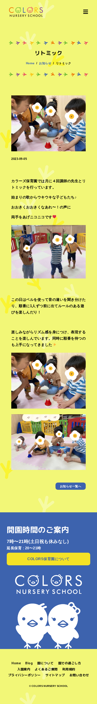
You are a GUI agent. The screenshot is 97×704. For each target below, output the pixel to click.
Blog (29, 663)
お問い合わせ (79, 675)
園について (45, 663)
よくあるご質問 (46, 669)
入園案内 (23, 669)
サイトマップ (55, 675)
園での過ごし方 (69, 663)
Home (16, 663)
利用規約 (68, 669)
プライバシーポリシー (24, 675)
